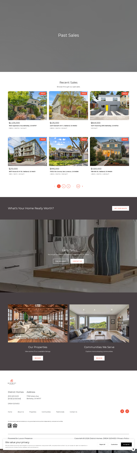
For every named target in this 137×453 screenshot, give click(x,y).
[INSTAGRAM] (127, 411)
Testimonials (60, 412)
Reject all (102, 444)
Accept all (126, 444)
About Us (21, 412)
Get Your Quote (120, 208)
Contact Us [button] (77, 261)
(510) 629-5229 (13, 396)
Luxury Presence (25, 438)
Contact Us (73, 412)
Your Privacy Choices (68, 451)
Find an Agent (60, 261)
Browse (38, 358)
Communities (46, 412)
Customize (114, 444)
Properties (32, 412)
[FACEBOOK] (122, 411)
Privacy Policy (123, 438)
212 (78, 186)
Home (10, 412)
